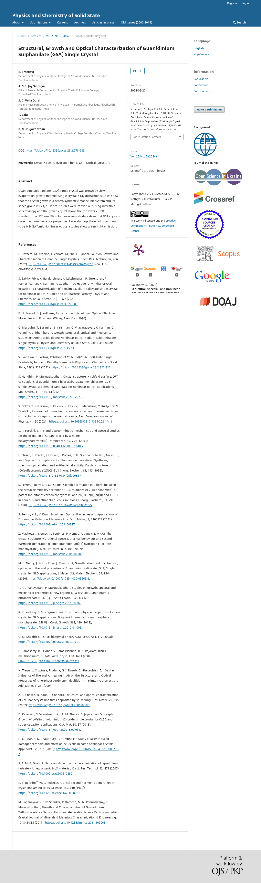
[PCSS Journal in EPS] (205, 155)
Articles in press (103, 22)
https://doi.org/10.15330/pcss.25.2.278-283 (55, 150)
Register (232, 3)
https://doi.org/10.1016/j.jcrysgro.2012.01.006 (49, 627)
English (199, 48)
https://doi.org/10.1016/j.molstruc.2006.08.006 (50, 554)
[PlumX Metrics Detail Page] (138, 250)
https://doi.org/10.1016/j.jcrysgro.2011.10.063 (49, 603)
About (16, 22)
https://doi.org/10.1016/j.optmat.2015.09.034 (49, 729)
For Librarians (202, 91)
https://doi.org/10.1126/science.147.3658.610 (49, 793)
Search (241, 22)
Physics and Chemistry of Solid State (56, 15)
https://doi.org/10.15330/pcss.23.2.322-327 (81, 367)
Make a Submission (209, 109)
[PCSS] (212, 282)
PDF (139, 71)
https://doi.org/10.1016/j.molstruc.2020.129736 (50, 397)
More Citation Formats (147, 137)
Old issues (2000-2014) (136, 22)
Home (22, 36)
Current (62, 22)
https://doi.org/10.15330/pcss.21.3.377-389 (47, 304)
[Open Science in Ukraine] (218, 185)
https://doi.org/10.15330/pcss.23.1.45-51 (46, 348)
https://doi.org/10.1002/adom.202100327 (46, 524)
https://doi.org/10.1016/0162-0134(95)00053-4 (50, 475)
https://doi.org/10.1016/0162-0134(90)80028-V (60, 505)
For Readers (201, 79)
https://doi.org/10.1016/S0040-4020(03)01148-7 (50, 446)
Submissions (39, 22)
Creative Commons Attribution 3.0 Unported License (153, 226)
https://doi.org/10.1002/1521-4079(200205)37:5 (61, 264)
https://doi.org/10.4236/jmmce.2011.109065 (75, 822)
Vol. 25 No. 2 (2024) (58, 36)
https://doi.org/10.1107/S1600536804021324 (48, 661)
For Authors (201, 85)
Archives (80, 22)
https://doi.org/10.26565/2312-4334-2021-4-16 (81, 421)
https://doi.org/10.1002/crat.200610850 (45, 773)
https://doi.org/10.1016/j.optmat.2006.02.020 (59, 705)
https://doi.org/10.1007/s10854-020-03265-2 (59, 578)
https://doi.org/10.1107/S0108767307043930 (48, 642)
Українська (201, 54)
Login (245, 3)
